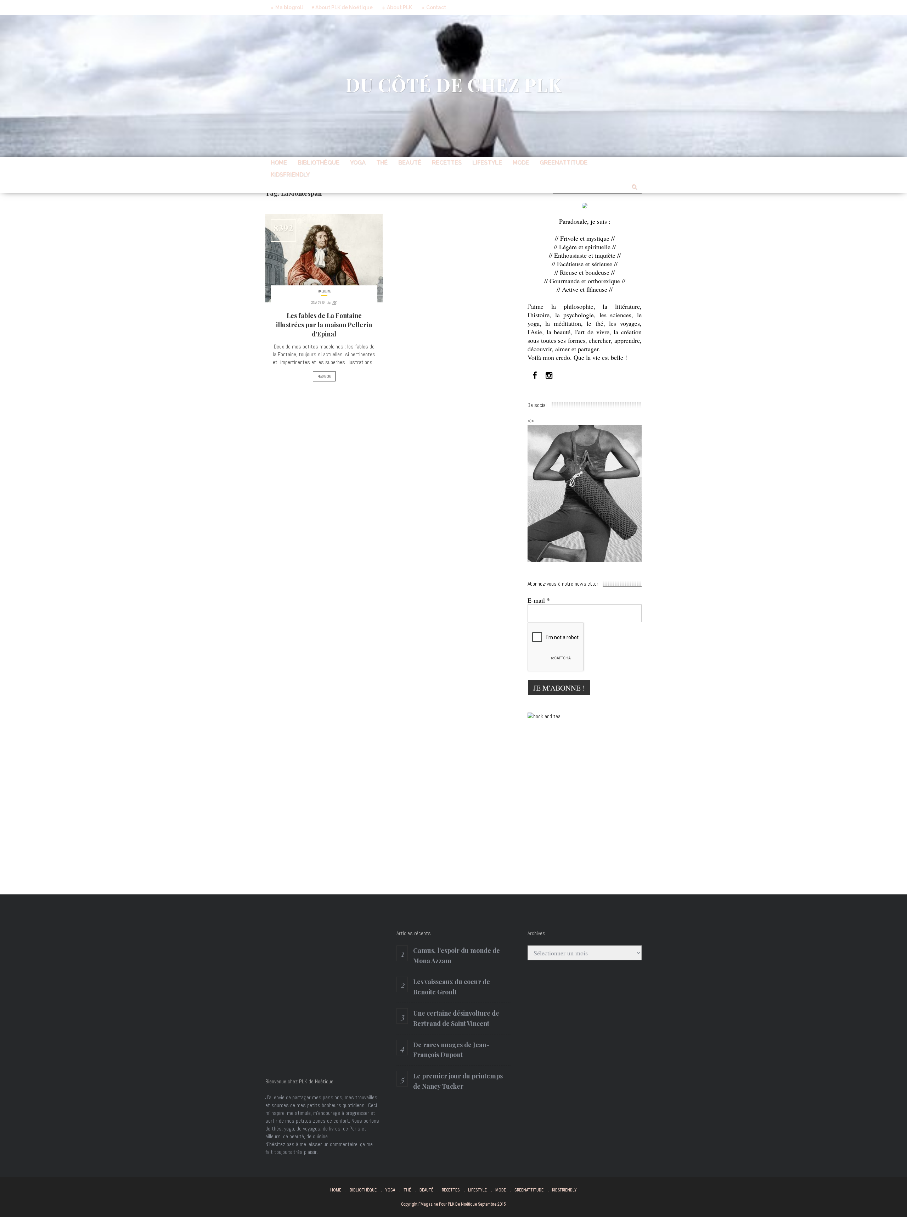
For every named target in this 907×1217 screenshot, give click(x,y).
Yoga (358, 162)
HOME (279, 162)
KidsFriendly (290, 174)
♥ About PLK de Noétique (342, 7)
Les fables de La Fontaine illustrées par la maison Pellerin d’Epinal (324, 324)
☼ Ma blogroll (286, 7)
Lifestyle (487, 162)
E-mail (539, 600)
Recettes (447, 162)
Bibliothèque (318, 162)
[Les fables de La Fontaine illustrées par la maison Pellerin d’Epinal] (324, 258)
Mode (521, 162)
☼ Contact (433, 7)
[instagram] (549, 375)
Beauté (409, 162)
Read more (324, 376)
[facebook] (535, 375)
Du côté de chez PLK (453, 84)
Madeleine (324, 291)
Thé (382, 162)
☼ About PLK (396, 7)
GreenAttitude (563, 162)
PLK (334, 302)
